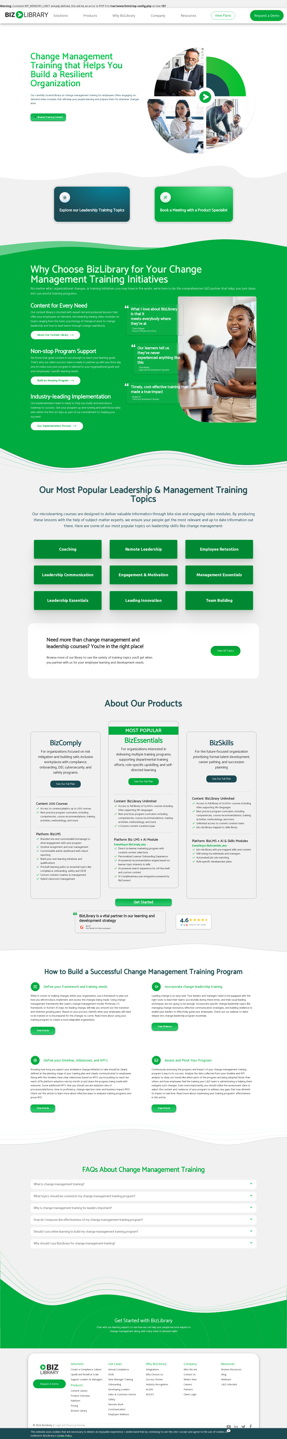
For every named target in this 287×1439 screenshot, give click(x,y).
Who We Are (190, 1369)
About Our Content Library (55, 335)
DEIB (111, 1374)
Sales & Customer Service (122, 1394)
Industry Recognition (157, 1384)
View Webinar (165, 1027)
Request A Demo (49, 1383)
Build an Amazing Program (55, 380)
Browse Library (79, 1410)
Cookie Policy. (64, 1435)
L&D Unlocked (229, 1384)
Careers (188, 1384)
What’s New (190, 1379)
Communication (116, 1409)
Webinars (226, 1379)
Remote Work (115, 1404)
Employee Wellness (118, 1414)
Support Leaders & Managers (86, 1379)
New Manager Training (120, 1379)
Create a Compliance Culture (86, 1369)
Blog (223, 1374)
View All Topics (225, 651)
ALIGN (149, 1389)
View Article (43, 1031)
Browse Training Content (50, 117)
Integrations (152, 1369)
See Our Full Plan (65, 784)
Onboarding (114, 1384)
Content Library (79, 1390)
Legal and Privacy (64, 1425)
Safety (111, 1399)
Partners (188, 1389)
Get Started (143, 902)
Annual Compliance (118, 1369)
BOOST (150, 1394)
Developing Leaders (119, 1389)
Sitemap (80, 1425)
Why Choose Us (154, 1374)
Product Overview (80, 1395)
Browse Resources (231, 1369)
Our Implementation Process (56, 426)
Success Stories (154, 1379)
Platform (75, 1400)
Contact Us (190, 1374)
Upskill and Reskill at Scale (85, 1374)
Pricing (74, 1405)
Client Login (190, 1394)
